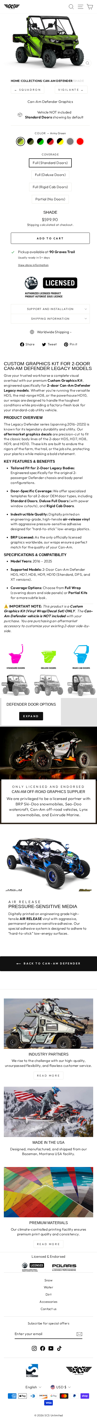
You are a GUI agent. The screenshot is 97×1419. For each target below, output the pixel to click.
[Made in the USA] (48, 1112)
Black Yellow (60, 141)
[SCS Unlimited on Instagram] (34, 1348)
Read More (48, 1075)
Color (50, 133)
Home (15, 80)
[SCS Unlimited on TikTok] (59, 1348)
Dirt (49, 1294)
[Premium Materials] (48, 1192)
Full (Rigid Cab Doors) (50, 187)
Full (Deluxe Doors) (50, 174)
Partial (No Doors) (50, 199)
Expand (31, 716)
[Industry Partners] (48, 1023)
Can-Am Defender (58, 80)
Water (48, 1287)
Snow (48, 1280)
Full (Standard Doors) (50, 162)
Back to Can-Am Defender (52, 963)
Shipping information (50, 318)
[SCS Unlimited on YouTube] (50, 1348)
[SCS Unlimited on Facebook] (42, 1348)
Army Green (20, 141)
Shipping (33, 224)
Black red (50, 141)
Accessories (48, 1302)
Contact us (49, 1309)
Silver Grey (70, 141)
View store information (33, 265)
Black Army (30, 141)
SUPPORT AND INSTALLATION (50, 309)
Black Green (40, 141)
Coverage (50, 154)
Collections (31, 80)
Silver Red (80, 141)
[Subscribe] (79, 1334)
